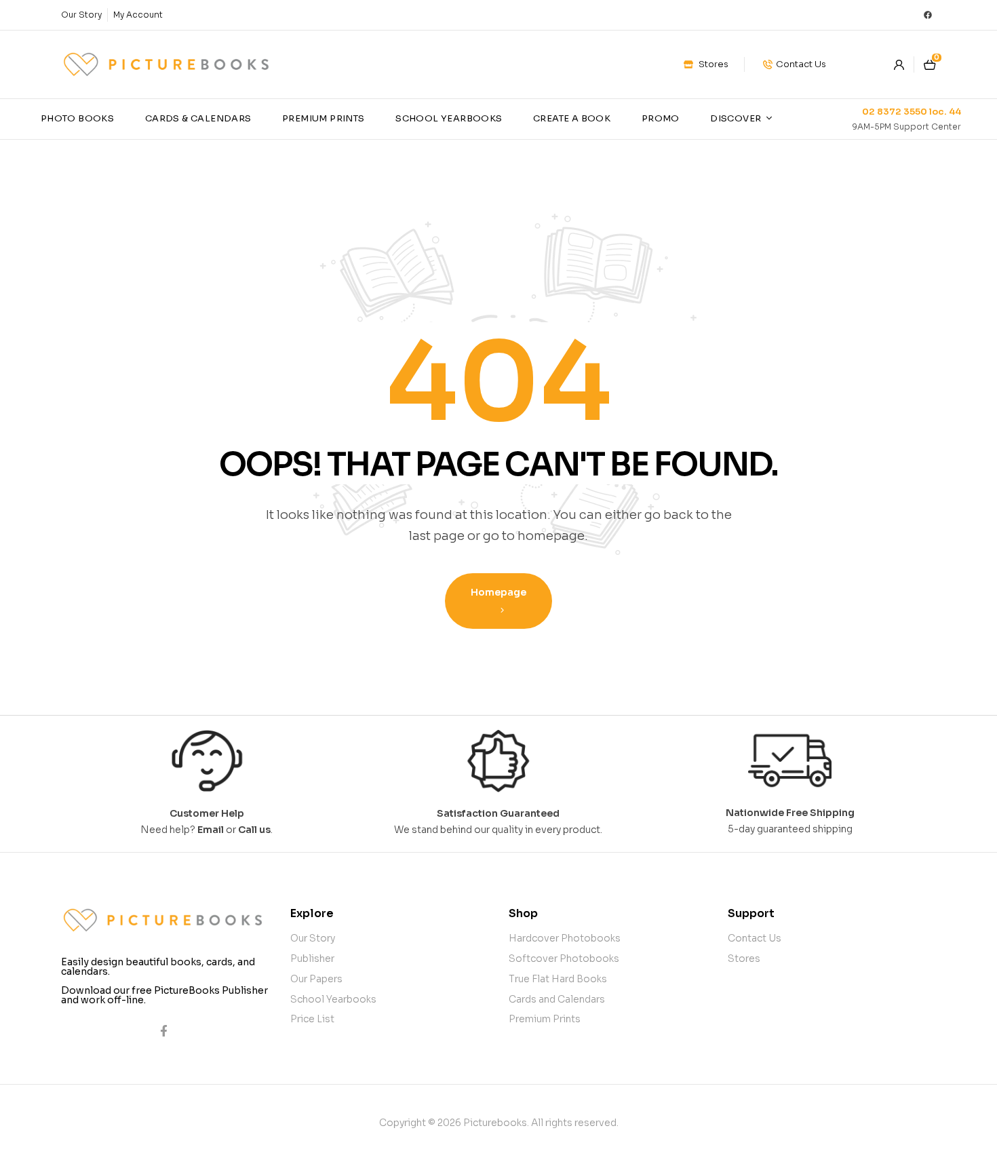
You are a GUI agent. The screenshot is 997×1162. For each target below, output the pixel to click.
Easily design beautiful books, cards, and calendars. (158, 966)
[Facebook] (928, 15)
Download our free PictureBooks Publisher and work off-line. (164, 995)
